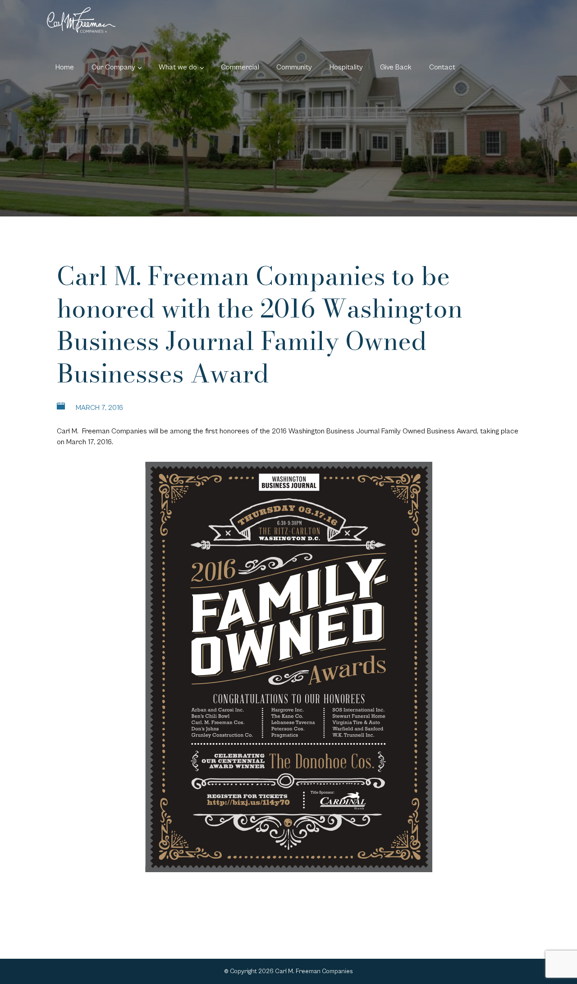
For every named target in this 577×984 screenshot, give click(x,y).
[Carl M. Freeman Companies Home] (81, 20)
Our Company (113, 67)
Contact (442, 67)
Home (64, 67)
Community (294, 67)
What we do (178, 67)
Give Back (396, 67)
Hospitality (346, 67)
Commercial (240, 67)
